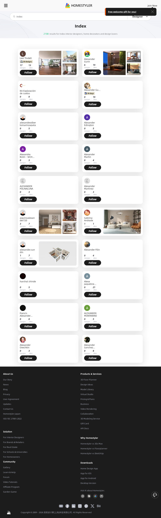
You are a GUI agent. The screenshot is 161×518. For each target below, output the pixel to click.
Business (84, 404)
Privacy (6, 394)
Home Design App (89, 468)
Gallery (6, 467)
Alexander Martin (89, 155)
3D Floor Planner (88, 379)
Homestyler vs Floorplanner (93, 448)
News (6, 384)
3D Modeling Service (90, 418)
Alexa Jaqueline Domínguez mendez (90, 282)
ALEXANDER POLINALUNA (26, 187)
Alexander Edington (89, 123)
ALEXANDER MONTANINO (90, 314)
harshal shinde (28, 281)
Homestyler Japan (11, 413)
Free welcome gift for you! (122, 11)
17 (21, 65)
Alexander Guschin (92, 90)
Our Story (7, 379)
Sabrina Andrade (88, 219)
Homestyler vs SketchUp (92, 453)
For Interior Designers (13, 437)
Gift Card (84, 423)
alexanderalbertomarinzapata (28, 123)
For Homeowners (11, 456)
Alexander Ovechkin (25, 346)
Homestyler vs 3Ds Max (91, 443)
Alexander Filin (92, 249)
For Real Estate (10, 447)
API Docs (84, 428)
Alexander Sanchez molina (89, 346)
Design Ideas (86, 384)
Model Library (87, 389)
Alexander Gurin (89, 60)
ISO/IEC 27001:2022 (12, 418)
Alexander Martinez (89, 187)
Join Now (152, 5)
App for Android (88, 478)
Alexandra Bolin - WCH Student (26, 155)
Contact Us (8, 408)
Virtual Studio (86, 394)
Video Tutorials (10, 482)
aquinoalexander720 (27, 219)
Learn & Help (9, 472)
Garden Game (10, 491)
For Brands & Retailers (13, 442)
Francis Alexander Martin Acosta (27, 314)
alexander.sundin (27, 250)
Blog (5, 389)
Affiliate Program (11, 486)
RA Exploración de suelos (28, 92)
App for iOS (85, 473)
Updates (7, 404)
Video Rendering (88, 408)
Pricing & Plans (87, 399)
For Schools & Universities (15, 452)
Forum (6, 477)
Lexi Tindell (26, 58)
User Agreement (11, 399)
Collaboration (87, 413)
